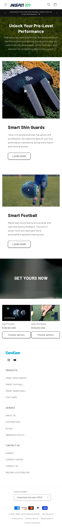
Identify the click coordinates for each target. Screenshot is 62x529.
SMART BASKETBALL (16, 391)
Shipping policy (47, 518)
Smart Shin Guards (38, 324)
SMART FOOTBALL (15, 384)
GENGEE (10, 453)
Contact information (32, 523)
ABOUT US (11, 415)
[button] (6, 4)
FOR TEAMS (11, 397)
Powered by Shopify (32, 514)
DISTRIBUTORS (13, 422)
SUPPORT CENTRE (14, 459)
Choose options (16, 334)
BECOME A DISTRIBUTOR (18, 472)
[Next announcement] (56, 13)
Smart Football (8, 324)
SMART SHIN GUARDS (16, 378)
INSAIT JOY (19, 514)
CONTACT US (12, 466)
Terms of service (31, 518)
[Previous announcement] (5, 13)
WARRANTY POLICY (15, 435)
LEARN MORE (19, 156)
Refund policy (48, 514)
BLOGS (9, 428)
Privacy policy (17, 518)
